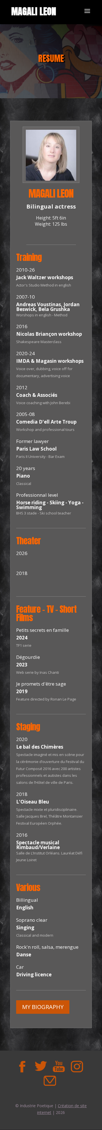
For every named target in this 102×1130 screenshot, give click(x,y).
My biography (42, 1007)
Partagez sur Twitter (40, 1066)
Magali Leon (33, 11)
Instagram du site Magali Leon (77, 1066)
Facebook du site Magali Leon (22, 1066)
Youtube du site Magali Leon (59, 1066)
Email (49, 1081)
